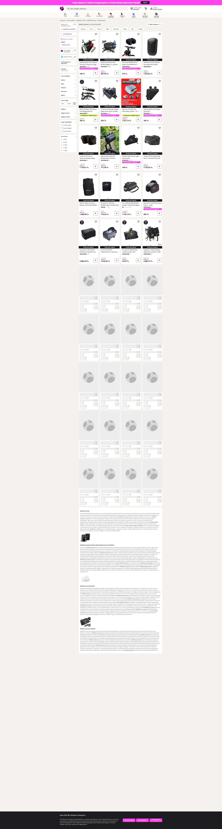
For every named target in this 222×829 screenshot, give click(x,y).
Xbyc (132, 29)
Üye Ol (155, 9)
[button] (87, 57)
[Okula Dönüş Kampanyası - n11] (111, 2)
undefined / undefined (69, 29)
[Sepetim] (145, 8)
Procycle (83, 29)
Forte (91, 29)
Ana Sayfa (62, 20)
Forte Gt (99, 29)
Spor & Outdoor (71, 20)
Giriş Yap (159, 9)
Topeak (140, 29)
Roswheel (116, 29)
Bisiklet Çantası (102, 20)
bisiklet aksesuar (129, 650)
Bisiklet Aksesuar (91, 20)
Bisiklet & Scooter (81, 20)
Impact (125, 29)
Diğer (107, 29)
